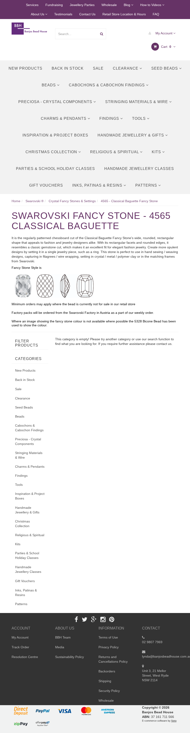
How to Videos (151, 5)
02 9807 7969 (152, 642)
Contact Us (87, 14)
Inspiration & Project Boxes (55, 135)
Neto (174, 720)
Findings (109, 118)
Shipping (104, 681)
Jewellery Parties (82, 5)
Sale (98, 68)
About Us (38, 14)
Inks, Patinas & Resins (98, 185)
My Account (164, 33)
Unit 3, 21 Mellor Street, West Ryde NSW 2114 (155, 675)
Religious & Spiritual (115, 152)
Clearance (126, 68)
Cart (165, 47)
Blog (127, 5)
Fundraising (54, 5)
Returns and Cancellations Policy (113, 659)
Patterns (146, 185)
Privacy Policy (108, 647)
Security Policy (109, 691)
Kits (157, 152)
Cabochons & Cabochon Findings (107, 85)
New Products (25, 68)
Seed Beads (165, 68)
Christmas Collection (51, 152)
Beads (49, 85)
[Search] (101, 34)
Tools (139, 118)
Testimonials (63, 14)
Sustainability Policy (69, 657)
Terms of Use (108, 637)
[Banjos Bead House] (30, 28)
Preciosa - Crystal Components (55, 102)
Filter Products (26, 343)
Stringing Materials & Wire (137, 102)
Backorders (106, 671)
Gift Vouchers (46, 185)
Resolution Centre (25, 657)
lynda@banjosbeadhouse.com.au (160, 656)
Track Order (20, 647)
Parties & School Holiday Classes (55, 169)
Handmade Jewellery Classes (139, 169)
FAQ (156, 14)
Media (59, 647)
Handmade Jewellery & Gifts (131, 135)
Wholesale (109, 5)
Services (32, 5)
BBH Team (63, 637)
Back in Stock (68, 68)
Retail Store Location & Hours (124, 14)
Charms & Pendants (64, 118)
